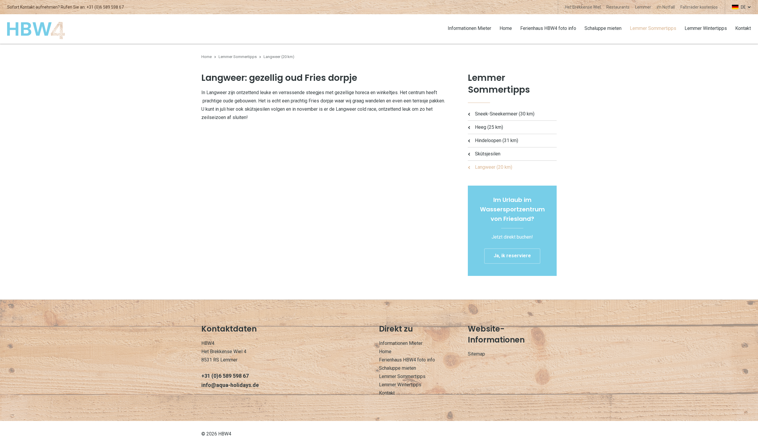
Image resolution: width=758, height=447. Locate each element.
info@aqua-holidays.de (230, 385)
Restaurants (617, 7)
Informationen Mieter (469, 28)
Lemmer (643, 7)
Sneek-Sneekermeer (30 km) (504, 114)
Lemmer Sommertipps (653, 28)
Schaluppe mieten (603, 28)
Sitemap (476, 354)
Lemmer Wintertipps (706, 28)
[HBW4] (36, 30)
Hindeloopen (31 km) (496, 140)
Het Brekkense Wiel (583, 7)
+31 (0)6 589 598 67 (105, 7)
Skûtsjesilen (487, 154)
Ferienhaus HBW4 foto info (548, 28)
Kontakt (743, 28)
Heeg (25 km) (489, 127)
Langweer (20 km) (493, 167)
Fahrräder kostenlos (699, 7)
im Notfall (666, 7)
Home (506, 28)
